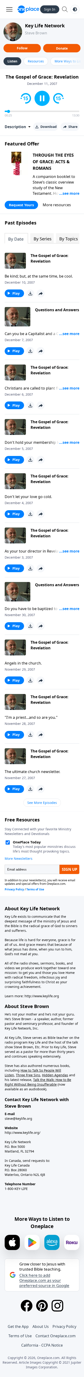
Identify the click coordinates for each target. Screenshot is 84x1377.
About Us (40, 1326)
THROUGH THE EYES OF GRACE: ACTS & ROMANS (53, 161)
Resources (36, 61)
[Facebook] (26, 1306)
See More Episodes (42, 802)
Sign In (49, 9)
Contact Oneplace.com (55, 1335)
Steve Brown (36, 33)
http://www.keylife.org (41, 996)
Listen (12, 61)
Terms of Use (20, 1335)
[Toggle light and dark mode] (74, 9)
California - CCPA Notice (42, 1345)
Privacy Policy (64, 1326)
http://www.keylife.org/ (22, 1132)
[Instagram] (57, 1306)
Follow (22, 48)
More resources (57, 204)
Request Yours (21, 204)
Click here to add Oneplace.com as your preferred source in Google (44, 1280)
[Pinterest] (42, 1306)
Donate (62, 48)
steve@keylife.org (18, 1118)
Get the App (18, 1326)
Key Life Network (45, 25)
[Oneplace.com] (28, 9)
